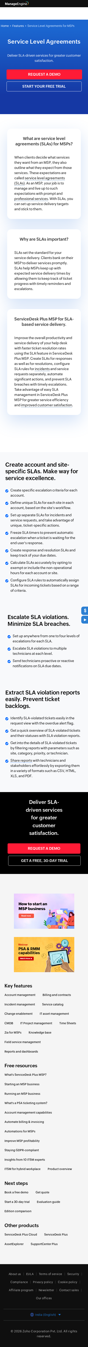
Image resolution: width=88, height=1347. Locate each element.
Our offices (44, 1298)
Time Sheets (67, 1023)
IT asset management (54, 1013)
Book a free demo (16, 1192)
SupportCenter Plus (44, 1244)
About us (15, 1274)
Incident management (20, 1004)
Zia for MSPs (13, 1032)
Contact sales (69, 1290)
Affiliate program (21, 1290)
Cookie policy (67, 1282)
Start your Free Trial (44, 86)
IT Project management (36, 1023)
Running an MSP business (22, 1093)
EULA (30, 1274)
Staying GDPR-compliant (22, 1150)
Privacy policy (43, 1282)
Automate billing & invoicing (24, 1121)
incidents (42, 369)
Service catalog (52, 1004)
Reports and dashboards (21, 1051)
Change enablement (19, 1013)
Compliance (19, 1282)
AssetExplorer (14, 1244)
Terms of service (50, 1274)
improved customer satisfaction (46, 405)
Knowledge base (40, 1032)
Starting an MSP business (22, 1084)
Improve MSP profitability (22, 1141)
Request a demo (44, 74)
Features (18, 25)
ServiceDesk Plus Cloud (21, 1234)
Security (73, 1274)
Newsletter (46, 1290)
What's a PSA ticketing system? (26, 1103)
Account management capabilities (28, 1112)
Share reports (21, 760)
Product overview (60, 1169)
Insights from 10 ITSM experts (25, 1159)
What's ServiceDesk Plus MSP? (25, 1074)
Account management (20, 995)
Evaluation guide (48, 1202)
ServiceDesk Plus (56, 1234)
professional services (31, 199)
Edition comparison (18, 1211)
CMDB (9, 1023)
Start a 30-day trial (17, 1202)
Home (5, 25)
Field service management (23, 1042)
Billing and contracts (57, 995)
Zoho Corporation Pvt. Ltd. (43, 1331)
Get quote (42, 1192)
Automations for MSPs (20, 1131)
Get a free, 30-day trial (44, 860)
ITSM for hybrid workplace (23, 1169)
